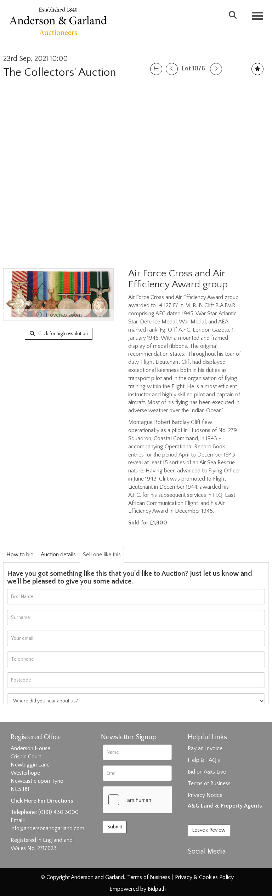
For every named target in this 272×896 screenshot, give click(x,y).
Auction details (58, 554)
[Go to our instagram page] (224, 864)
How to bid (20, 554)
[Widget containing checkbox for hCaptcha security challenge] (156, 799)
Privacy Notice (205, 795)
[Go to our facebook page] (194, 864)
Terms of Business (209, 783)
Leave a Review (209, 830)
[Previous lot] (172, 69)
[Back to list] (156, 69)
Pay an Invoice (205, 748)
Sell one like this (102, 554)
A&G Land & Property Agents (225, 806)
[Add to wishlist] (257, 69)
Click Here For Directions (42, 801)
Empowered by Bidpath (137, 889)
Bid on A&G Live (207, 772)
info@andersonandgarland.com (47, 828)
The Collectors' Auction (59, 72)
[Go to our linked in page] (209, 864)
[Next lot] (216, 69)
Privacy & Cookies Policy (204, 877)
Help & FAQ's (204, 760)
